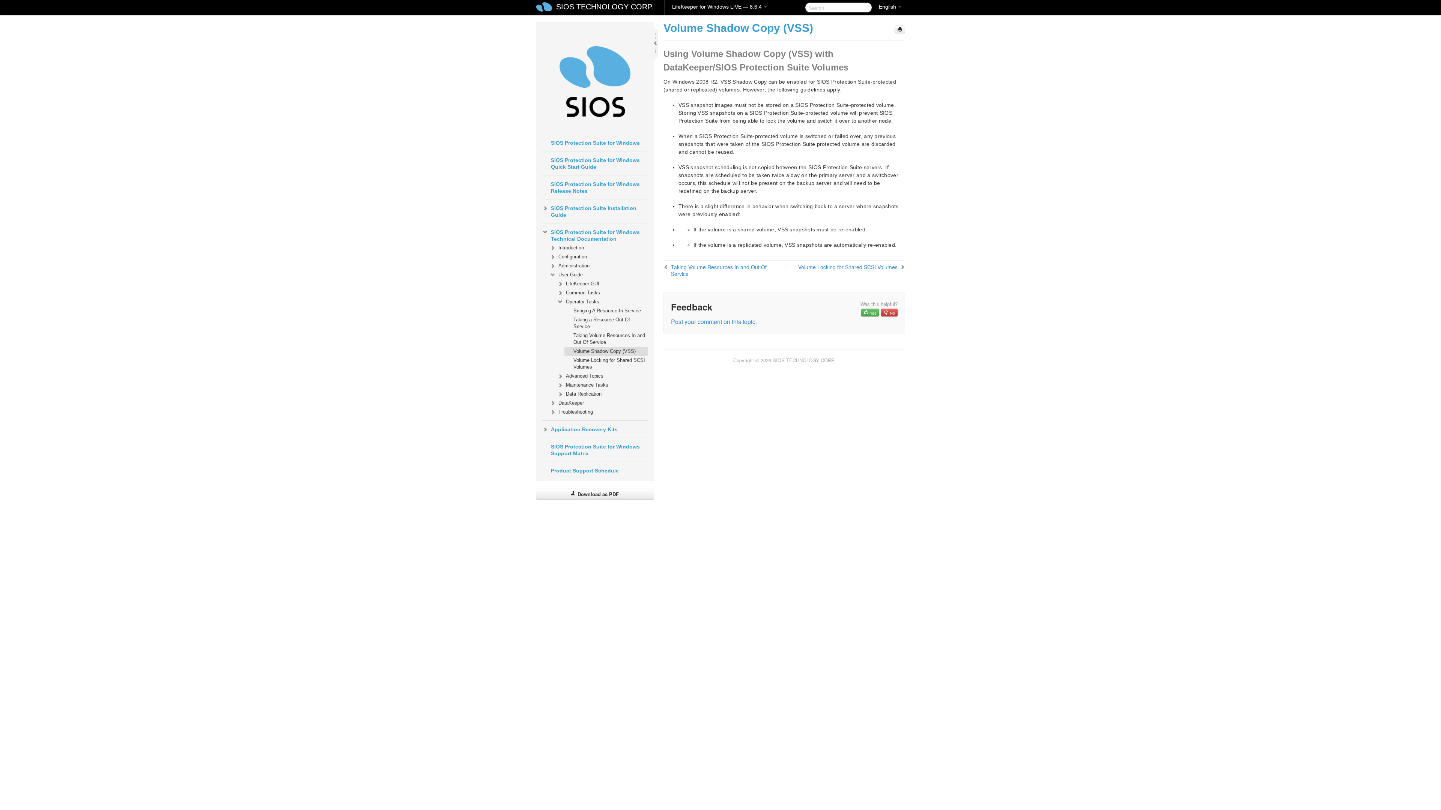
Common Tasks (583, 293)
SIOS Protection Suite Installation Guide (593, 211)
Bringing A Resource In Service (607, 311)
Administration (574, 265)
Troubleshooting (575, 412)
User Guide (570, 275)
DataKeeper (571, 403)
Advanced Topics (584, 376)
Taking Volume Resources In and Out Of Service (609, 339)
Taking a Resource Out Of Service (601, 323)
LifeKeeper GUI (582, 283)
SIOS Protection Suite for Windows (595, 143)
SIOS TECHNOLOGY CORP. (604, 7)
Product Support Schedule (585, 471)
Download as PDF (597, 494)
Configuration (572, 257)
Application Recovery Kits (584, 429)
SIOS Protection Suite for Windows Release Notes (595, 187)
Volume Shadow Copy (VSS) (604, 351)
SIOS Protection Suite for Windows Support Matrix (595, 450)
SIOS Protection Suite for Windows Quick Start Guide (595, 163)
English (888, 7)
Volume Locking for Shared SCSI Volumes (609, 363)
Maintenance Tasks (587, 385)
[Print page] (900, 29)
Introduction (571, 247)
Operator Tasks (582, 301)
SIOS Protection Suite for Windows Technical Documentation (595, 235)
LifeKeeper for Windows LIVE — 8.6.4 (717, 7)
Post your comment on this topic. (714, 321)
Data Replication (584, 394)
